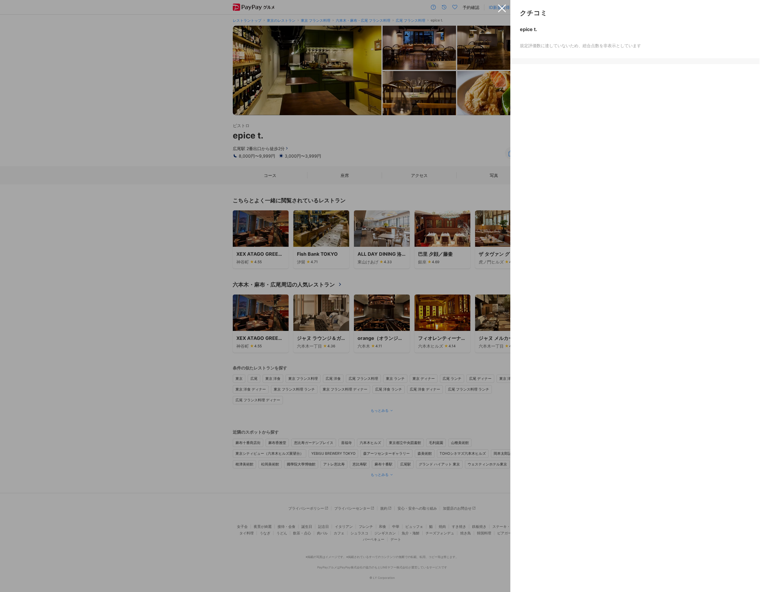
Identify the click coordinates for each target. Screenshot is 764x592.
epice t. (528, 29)
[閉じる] (502, 8)
